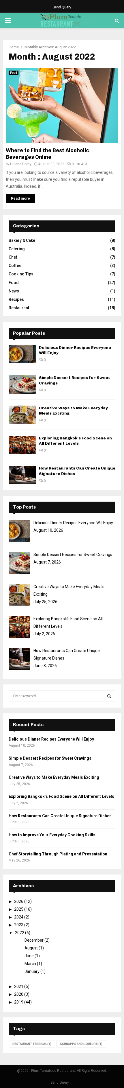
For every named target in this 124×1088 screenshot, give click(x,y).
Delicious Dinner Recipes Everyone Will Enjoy (51, 739)
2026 (18, 901)
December (34, 940)
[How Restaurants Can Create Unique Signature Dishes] (22, 475)
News (14, 291)
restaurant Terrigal (31, 1043)
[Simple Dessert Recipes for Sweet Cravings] (22, 384)
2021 (18, 986)
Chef (13, 257)
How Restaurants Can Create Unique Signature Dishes (60, 815)
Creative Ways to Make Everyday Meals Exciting (54, 777)
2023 (18, 925)
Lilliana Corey (20, 164)
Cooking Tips (21, 274)
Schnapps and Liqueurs (81, 1043)
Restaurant (19, 307)
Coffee (15, 265)
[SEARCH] (109, 696)
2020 (18, 994)
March (30, 963)
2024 (18, 917)
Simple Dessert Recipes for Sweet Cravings (50, 758)
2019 (18, 1002)
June (29, 955)
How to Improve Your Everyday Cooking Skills (52, 835)
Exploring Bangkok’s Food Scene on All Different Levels (75, 441)
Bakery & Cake (22, 240)
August (31, 948)
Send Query (62, 7)
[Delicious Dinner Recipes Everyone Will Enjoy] (22, 354)
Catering (17, 248)
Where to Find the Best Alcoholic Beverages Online (47, 153)
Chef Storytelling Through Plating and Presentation (58, 854)
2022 (19, 932)
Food (13, 72)
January (32, 971)
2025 (18, 909)
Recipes (16, 299)
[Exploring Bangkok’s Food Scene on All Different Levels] (22, 445)
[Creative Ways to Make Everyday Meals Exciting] (22, 415)
